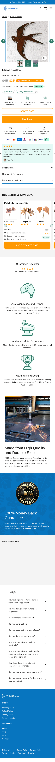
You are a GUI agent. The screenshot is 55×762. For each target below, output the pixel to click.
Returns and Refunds (12, 180)
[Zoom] (44, 58)
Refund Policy (7, 711)
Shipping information (12, 174)
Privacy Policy (7, 715)
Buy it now (27, 119)
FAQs (4, 735)
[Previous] (3, 41)
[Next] (51, 41)
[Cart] (45, 8)
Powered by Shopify (26, 753)
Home (4, 17)
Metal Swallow (16, 17)
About (4, 728)
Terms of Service (9, 718)
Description (8, 167)
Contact (5, 739)
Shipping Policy (8, 707)
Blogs (4, 732)
